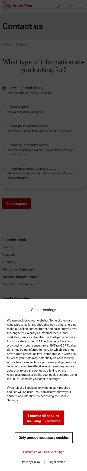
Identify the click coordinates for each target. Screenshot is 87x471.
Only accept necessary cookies (44, 438)
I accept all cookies (43, 418)
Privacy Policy (31, 462)
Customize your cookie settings (43, 452)
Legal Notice (56, 462)
